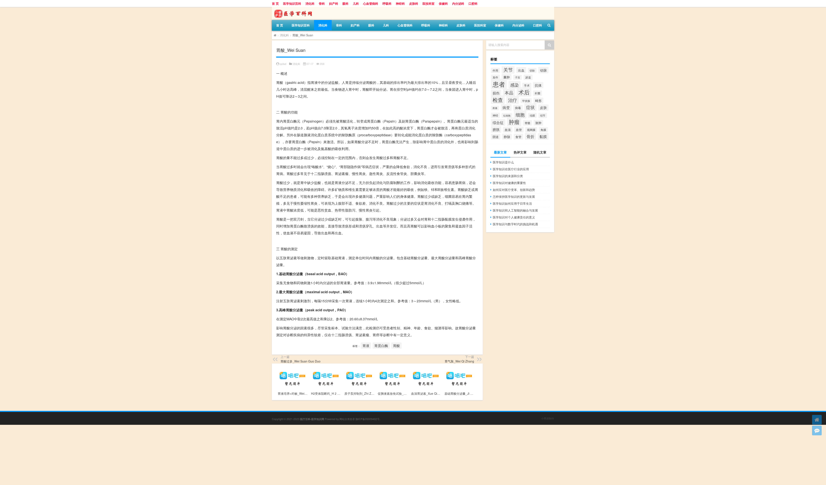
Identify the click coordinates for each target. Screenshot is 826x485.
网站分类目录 (347, 419)
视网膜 (531, 130)
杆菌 (537, 93)
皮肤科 (413, 3)
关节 (508, 69)
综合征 (498, 122)
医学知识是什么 (503, 162)
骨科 (322, 3)
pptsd (283, 64)
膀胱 (496, 129)
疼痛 (495, 108)
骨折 (530, 136)
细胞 (520, 114)
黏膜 (543, 136)
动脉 (543, 70)
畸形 (538, 100)
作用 (495, 70)
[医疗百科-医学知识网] (294, 8)
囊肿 (506, 77)
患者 (499, 83)
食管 (518, 136)
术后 (524, 92)
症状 (530, 107)
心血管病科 (370, 3)
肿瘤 (514, 122)
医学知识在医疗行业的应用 (511, 169)
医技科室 (428, 3)
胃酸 (396, 345)
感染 (514, 85)
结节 (542, 115)
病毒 (518, 108)
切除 (532, 70)
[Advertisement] (129, 455)
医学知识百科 (292, 3)
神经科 (400, 3)
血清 (508, 129)
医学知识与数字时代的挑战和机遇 (515, 224)
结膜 (532, 115)
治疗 (512, 100)
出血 (521, 70)
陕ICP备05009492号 (368, 419)
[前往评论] (817, 430)
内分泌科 (458, 3)
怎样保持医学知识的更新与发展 (514, 196)
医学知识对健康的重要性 (509, 183)
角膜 (543, 130)
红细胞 (506, 115)
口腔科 (473, 3)
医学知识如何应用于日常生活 (512, 203)
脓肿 (538, 123)
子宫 (517, 77)
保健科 (443, 3)
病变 (506, 107)
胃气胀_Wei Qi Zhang (459, 361)
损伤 (496, 92)
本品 (509, 92)
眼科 (345, 3)
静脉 (507, 136)
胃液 (365, 345)
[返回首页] (817, 420)
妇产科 (333, 3)
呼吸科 (386, 3)
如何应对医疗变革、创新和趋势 (514, 189)
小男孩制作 (547, 418)
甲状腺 (526, 101)
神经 (495, 115)
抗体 (538, 85)
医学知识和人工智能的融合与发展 (515, 210)
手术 (527, 85)
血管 (519, 129)
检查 (498, 99)
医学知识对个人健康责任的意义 (514, 217)
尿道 (528, 77)
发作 (495, 77)
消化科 (309, 3)
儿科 (356, 3)
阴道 (496, 137)
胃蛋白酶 (381, 345)
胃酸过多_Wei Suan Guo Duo (300, 361)
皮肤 (543, 107)
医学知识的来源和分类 (508, 176)
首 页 (275, 3)
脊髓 (527, 123)
